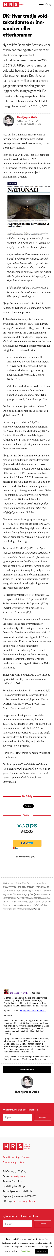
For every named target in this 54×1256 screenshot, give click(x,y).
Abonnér (42, 1117)
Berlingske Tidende (13, 147)
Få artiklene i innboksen (20, 1110)
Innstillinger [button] (26, 1251)
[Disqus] (27, 949)
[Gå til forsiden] (16, 1146)
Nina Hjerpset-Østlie (27, 117)
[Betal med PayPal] (27, 843)
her (32, 777)
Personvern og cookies (13, 1162)
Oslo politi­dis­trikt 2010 (28, 674)
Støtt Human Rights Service (16, 1157)
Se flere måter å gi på (25, 856)
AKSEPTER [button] (41, 1251)
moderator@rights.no (29, 909)
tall (11, 455)
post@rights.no (17, 1176)
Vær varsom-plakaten (24, 1201)
